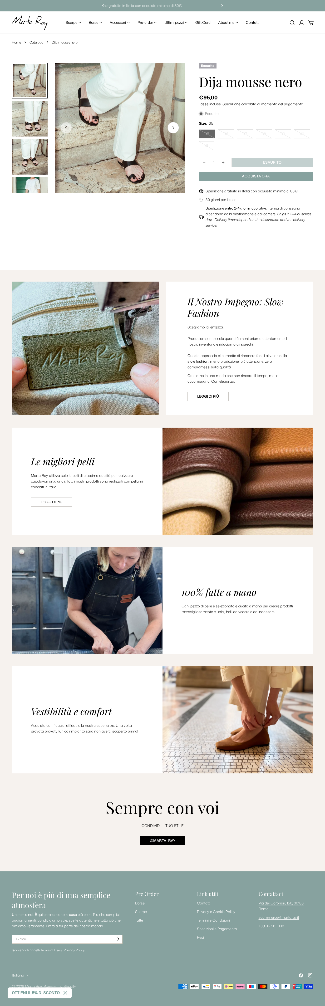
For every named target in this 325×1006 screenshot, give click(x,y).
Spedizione (231, 104)
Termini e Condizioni (213, 920)
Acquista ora (256, 176)
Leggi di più (208, 396)
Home (16, 42)
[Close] (65, 993)
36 (229, 134)
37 (248, 134)
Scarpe (141, 911)
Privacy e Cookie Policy (216, 911)
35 (210, 134)
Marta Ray (33, 986)
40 (305, 134)
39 (286, 134)
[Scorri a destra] (173, 127)
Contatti (203, 903)
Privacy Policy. (74, 950)
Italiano (18, 975)
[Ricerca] (292, 22)
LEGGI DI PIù (51, 501)
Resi (200, 937)
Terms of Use (50, 950)
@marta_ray (162, 840)
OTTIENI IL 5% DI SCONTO (36, 993)
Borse (140, 903)
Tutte (139, 920)
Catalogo (36, 42)
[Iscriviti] (118, 939)
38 (267, 134)
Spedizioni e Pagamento (217, 928)
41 (209, 146)
